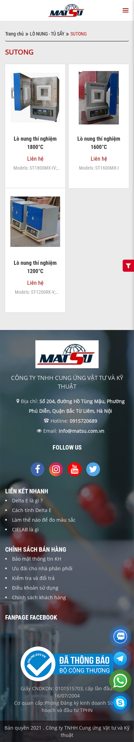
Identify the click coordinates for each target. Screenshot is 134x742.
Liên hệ (35, 135)
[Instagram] (56, 469)
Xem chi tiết (35, 117)
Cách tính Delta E (32, 510)
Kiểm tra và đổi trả (33, 578)
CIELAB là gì (25, 529)
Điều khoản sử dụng (35, 587)
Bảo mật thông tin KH (36, 558)
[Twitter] (93, 469)
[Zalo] (120, 641)
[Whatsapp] (120, 685)
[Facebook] (37, 469)
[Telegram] (120, 663)
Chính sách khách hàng (39, 597)
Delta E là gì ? (27, 500)
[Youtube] (74, 469)
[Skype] (120, 707)
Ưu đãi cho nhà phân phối (42, 568)
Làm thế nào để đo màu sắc (44, 520)
